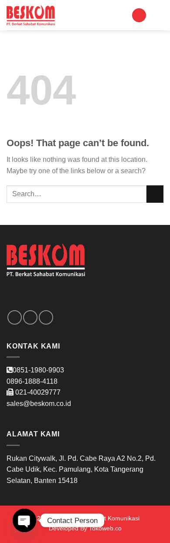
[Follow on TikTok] (46, 317)
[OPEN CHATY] (24, 520)
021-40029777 (38, 392)
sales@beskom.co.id (39, 403)
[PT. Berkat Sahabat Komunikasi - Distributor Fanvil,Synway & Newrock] (31, 15)
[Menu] (158, 15)
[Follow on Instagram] (30, 317)
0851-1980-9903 (38, 370)
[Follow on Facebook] (14, 317)
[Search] (139, 15)
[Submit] (154, 193)
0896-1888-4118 (32, 381)
